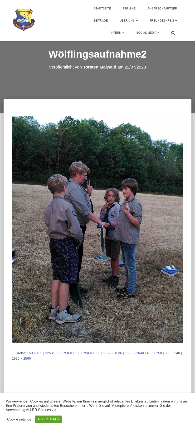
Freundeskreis (162, 20)
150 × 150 (34, 353)
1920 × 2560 (21, 358)
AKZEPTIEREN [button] (48, 419)
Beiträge (100, 20)
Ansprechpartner (162, 8)
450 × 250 (154, 353)
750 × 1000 (71, 353)
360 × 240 (172, 353)
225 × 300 (52, 353)
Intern (116, 32)
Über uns (127, 20)
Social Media (146, 32)
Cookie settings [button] (19, 419)
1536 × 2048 (134, 353)
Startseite (102, 8)
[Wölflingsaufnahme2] (97, 229)
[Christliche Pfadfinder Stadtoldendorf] (24, 20)
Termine (129, 8)
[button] (136, 20)
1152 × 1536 (112, 353)
